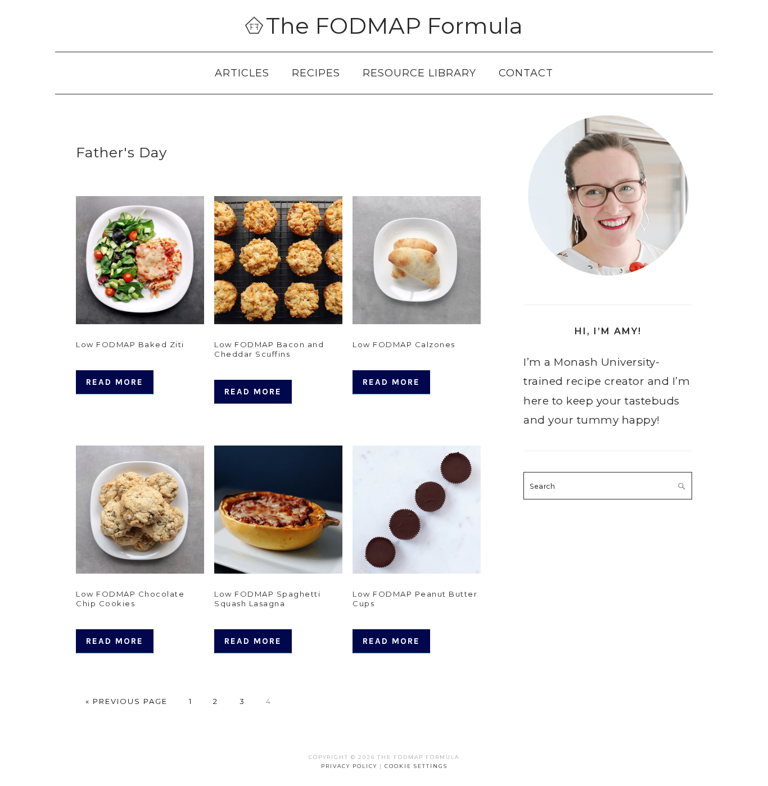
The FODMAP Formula (394, 25)
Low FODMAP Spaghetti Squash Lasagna (267, 598)
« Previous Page (126, 701)
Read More (114, 382)
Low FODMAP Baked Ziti (130, 344)
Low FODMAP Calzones (404, 344)
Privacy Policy (349, 766)
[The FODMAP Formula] (254, 26)
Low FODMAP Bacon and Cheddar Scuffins (269, 349)
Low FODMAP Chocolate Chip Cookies (130, 598)
